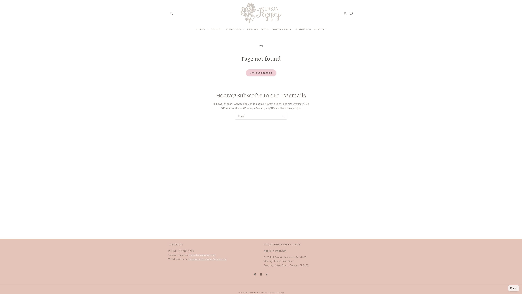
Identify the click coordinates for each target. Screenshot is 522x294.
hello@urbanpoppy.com (202, 254)
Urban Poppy (251, 292)
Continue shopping (261, 72)
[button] (171, 13)
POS (258, 292)
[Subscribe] (283, 116)
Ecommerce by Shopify (274, 292)
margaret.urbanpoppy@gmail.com (207, 259)
